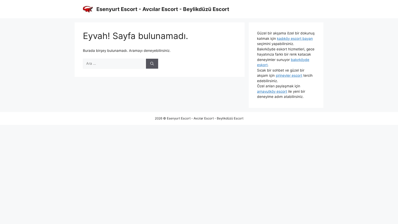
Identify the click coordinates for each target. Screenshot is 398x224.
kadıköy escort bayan (295, 39)
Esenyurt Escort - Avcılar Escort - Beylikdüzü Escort (162, 9)
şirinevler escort (289, 75)
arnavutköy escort (272, 91)
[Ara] (152, 64)
